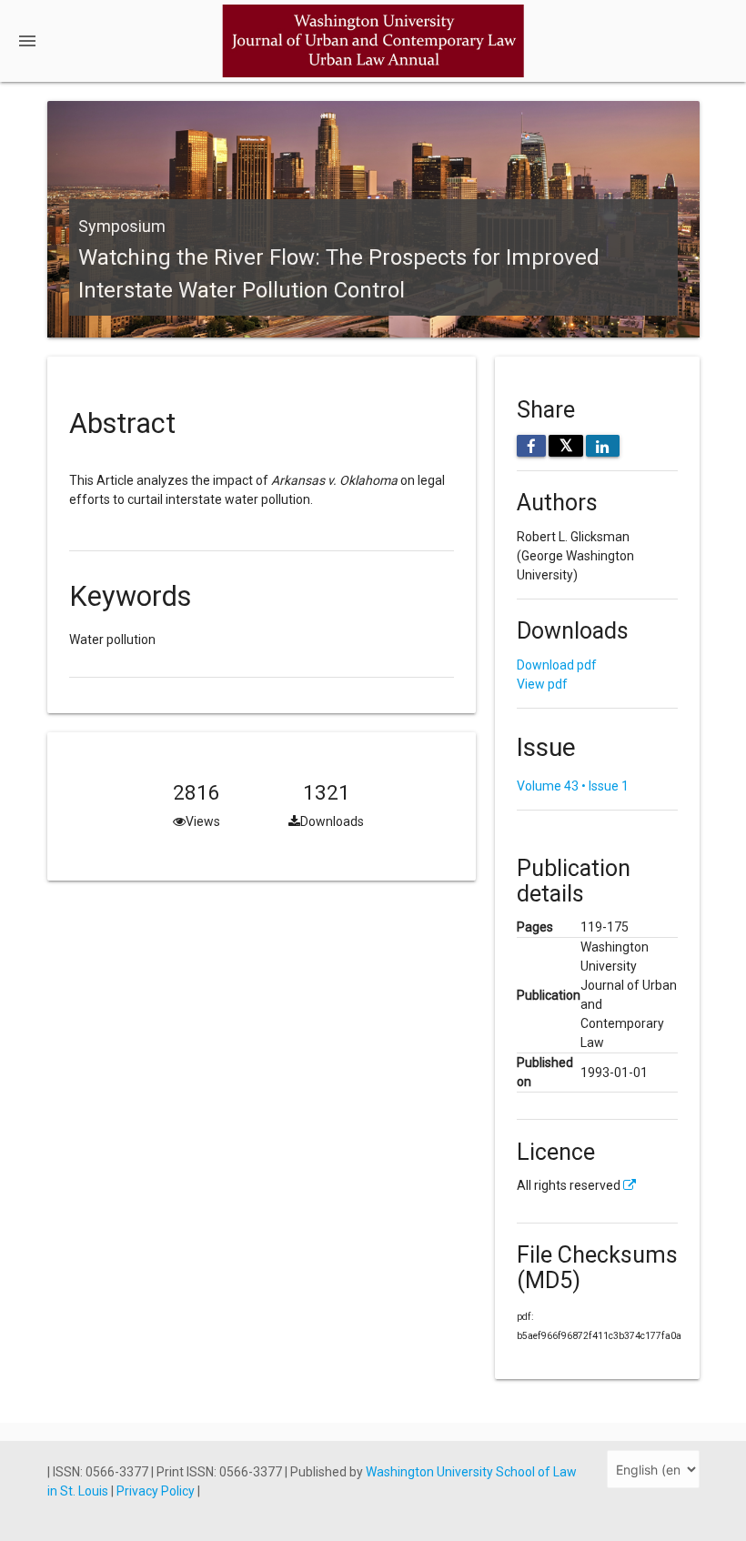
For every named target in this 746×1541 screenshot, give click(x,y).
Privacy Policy (156, 1491)
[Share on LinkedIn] (603, 446)
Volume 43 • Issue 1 (573, 786)
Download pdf (557, 665)
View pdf (542, 684)
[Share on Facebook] (532, 446)
